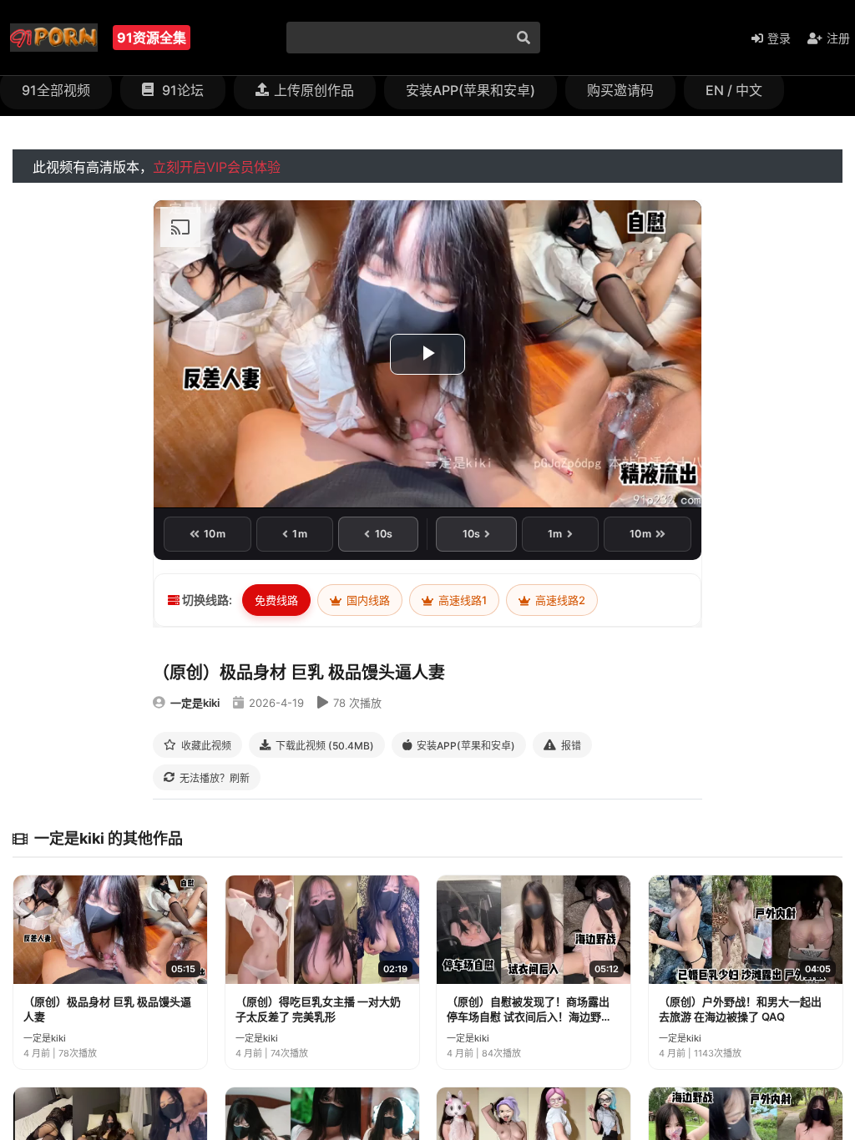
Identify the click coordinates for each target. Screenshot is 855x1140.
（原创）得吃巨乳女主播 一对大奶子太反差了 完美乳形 (318, 1009)
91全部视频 (56, 90)
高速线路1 (461, 600)
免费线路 (276, 600)
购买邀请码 (620, 90)
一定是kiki (195, 702)
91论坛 (181, 90)
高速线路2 (559, 600)
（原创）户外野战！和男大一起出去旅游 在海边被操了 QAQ (740, 1009)
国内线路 (367, 600)
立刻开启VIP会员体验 (217, 167)
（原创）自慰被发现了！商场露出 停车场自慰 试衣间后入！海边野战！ (528, 1009)
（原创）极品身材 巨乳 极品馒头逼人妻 (107, 1009)
